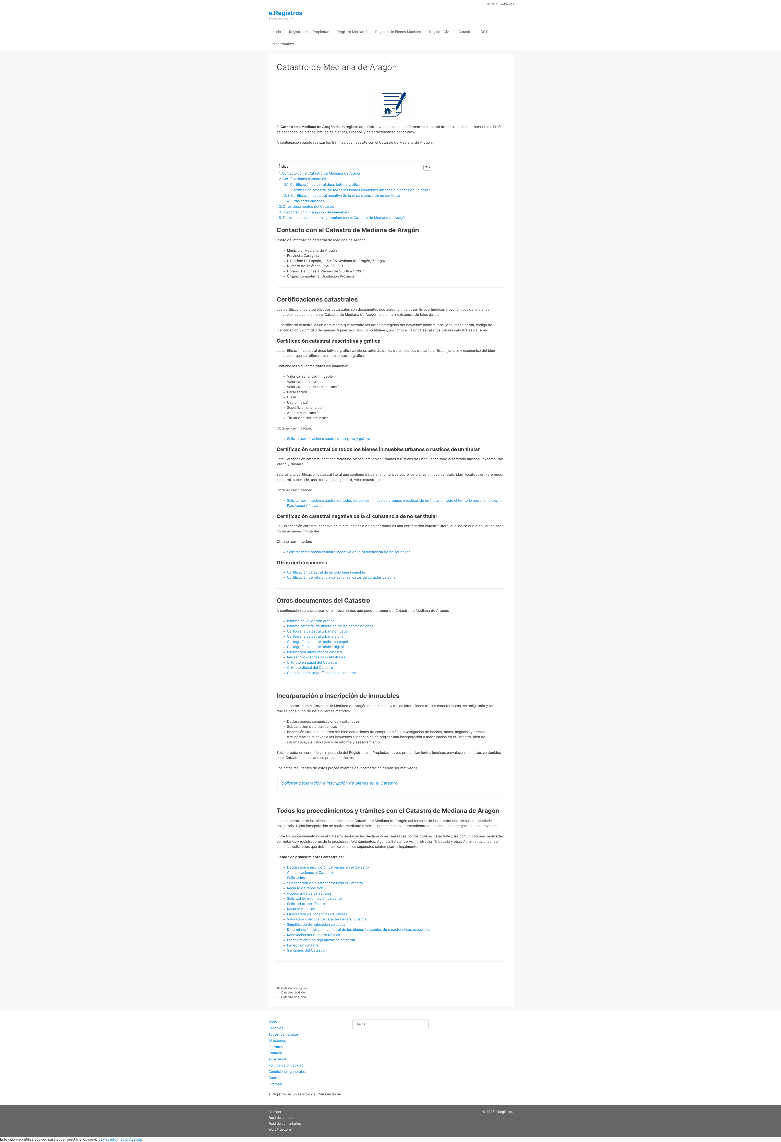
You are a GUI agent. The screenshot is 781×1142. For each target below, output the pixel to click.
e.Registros (285, 12)
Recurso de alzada (302, 909)
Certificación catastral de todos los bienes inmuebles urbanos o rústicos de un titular (360, 190)
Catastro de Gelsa (293, 997)
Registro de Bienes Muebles (398, 32)
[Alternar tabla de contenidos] (425, 167)
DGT (484, 32)
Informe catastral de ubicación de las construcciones (330, 626)
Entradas (275, 1047)
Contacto (491, 3)
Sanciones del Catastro (306, 950)
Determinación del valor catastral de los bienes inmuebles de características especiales (358, 930)
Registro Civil (439, 32)
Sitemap (275, 1084)
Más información (115, 1139)
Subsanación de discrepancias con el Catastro (325, 883)
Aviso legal (508, 3)
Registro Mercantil (352, 32)
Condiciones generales (287, 1072)
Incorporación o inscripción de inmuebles (316, 212)
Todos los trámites (283, 1034)
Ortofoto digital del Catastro (310, 668)
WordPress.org (279, 1129)
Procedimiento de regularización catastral (321, 940)
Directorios (277, 1040)
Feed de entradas (281, 1118)
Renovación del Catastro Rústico (313, 935)
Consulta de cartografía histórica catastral (321, 673)
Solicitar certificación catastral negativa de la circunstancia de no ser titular (348, 552)
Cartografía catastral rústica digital (315, 647)
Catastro (465, 32)
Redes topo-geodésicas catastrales (316, 657)
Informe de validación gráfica (310, 621)
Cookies (274, 1078)
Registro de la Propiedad (309, 32)
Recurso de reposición (305, 888)
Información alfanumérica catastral (315, 652)
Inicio (277, 32)
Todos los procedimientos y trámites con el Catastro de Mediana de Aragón (344, 218)
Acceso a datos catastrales (309, 893)
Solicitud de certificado (306, 904)
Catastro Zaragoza (294, 988)
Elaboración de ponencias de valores (317, 914)
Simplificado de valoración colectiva (316, 924)
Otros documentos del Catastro (308, 206)
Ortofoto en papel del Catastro (312, 662)
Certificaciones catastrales (304, 179)
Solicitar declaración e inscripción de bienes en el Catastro (340, 783)
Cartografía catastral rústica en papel (317, 642)
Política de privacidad (286, 1065)
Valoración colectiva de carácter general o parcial (327, 919)
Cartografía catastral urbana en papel (317, 631)
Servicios (275, 1028)
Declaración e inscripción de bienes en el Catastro (328, 867)
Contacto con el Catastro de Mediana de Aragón (321, 173)
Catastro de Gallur (293, 992)
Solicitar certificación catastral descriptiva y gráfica (328, 439)
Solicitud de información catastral (314, 898)
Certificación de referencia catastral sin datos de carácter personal (341, 577)
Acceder (274, 1112)
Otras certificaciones (308, 201)
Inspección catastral (303, 945)
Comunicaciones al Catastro (310, 873)
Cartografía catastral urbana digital (315, 636)
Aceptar (135, 1139)
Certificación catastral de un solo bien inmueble (326, 572)
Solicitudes (296, 878)
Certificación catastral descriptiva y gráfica (325, 185)
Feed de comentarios (284, 1123)
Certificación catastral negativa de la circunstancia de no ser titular (345, 195)
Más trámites (283, 44)
